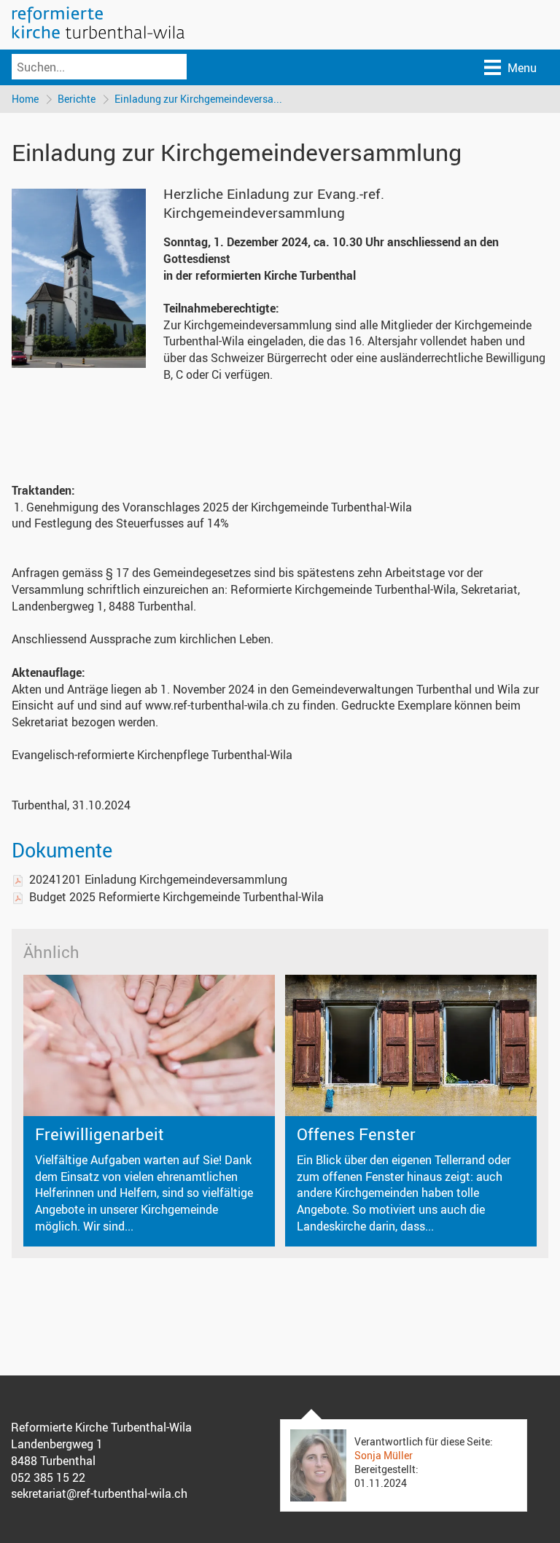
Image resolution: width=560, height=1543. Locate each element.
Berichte (77, 99)
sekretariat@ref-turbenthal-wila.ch (99, 1493)
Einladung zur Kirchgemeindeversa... (198, 99)
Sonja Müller (383, 1455)
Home (25, 99)
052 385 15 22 (48, 1477)
